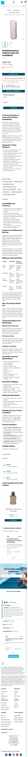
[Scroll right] (23, 504)
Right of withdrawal (5, 707)
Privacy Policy (3, 705)
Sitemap (15, 707)
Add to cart (13, 74)
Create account (4, 696)
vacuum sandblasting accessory (9, 194)
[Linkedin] (21, 754)
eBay (8, 536)
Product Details (6, 454)
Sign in (2, 693)
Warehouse (16, 705)
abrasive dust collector (7, 181)
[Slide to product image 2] (10, 44)
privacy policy (13, 580)
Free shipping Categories (6, 721)
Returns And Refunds (18, 719)
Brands (15, 698)
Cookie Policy (3, 702)
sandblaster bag (6, 191)
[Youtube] (17, 754)
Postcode (5, 102)
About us (3, 715)
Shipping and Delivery (18, 717)
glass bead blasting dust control (9, 186)
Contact (15, 702)
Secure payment (17, 715)
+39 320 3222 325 (14, 741)
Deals (15, 693)
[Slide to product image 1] (4, 44)
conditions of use (16, 578)
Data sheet (5, 458)
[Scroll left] (3, 504)
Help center (3, 717)
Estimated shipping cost (6, 724)
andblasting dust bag (18, 181)
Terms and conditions (18, 721)
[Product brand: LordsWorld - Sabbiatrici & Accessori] (3, 58)
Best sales (16, 691)
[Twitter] (13, 754)
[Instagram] (10, 754)
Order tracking (4, 691)
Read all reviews (13, 656)
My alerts (3, 698)
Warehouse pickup (4, 726)
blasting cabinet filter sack (8, 184)
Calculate (13, 108)
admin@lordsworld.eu (14, 742)
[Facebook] (6, 754)
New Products (17, 696)
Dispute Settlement (5, 709)
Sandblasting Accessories (16, 191)
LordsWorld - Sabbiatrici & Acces (9, 189)
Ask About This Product (13, 91)
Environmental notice (5, 719)
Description (5, 199)
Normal (19, 189)
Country (5, 97)
